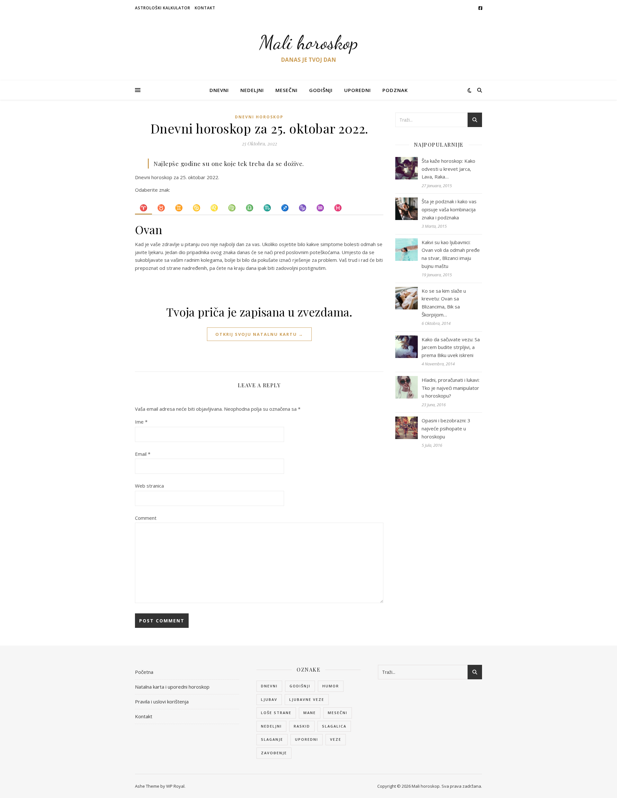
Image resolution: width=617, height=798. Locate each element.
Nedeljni (252, 90)
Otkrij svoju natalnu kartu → (259, 334)
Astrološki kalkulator (162, 8)
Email (142, 454)
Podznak (395, 90)
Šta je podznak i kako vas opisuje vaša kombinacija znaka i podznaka (449, 209)
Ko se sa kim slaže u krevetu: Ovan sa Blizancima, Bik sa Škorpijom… (444, 303)
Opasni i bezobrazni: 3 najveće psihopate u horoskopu (446, 428)
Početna (144, 672)
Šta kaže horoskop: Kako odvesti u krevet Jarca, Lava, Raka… (448, 169)
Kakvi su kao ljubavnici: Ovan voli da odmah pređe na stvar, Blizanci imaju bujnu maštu (451, 254)
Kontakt (205, 8)
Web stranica (149, 485)
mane (309, 712)
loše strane (276, 712)
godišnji (300, 685)
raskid (302, 726)
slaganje (272, 739)
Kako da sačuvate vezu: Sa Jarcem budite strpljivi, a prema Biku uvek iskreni (451, 347)
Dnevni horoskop (259, 117)
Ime (141, 421)
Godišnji (321, 90)
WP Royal (175, 786)
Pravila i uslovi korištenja (162, 701)
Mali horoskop (308, 42)
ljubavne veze (306, 699)
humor (330, 685)
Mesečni (286, 90)
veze (335, 739)
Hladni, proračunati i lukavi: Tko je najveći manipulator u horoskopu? (450, 388)
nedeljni (271, 726)
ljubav (269, 699)
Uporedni (357, 90)
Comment (145, 518)
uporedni (306, 739)
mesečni (337, 712)
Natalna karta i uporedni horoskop (172, 686)
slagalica (334, 726)
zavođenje (274, 752)
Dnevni (219, 90)
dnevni (269, 685)
